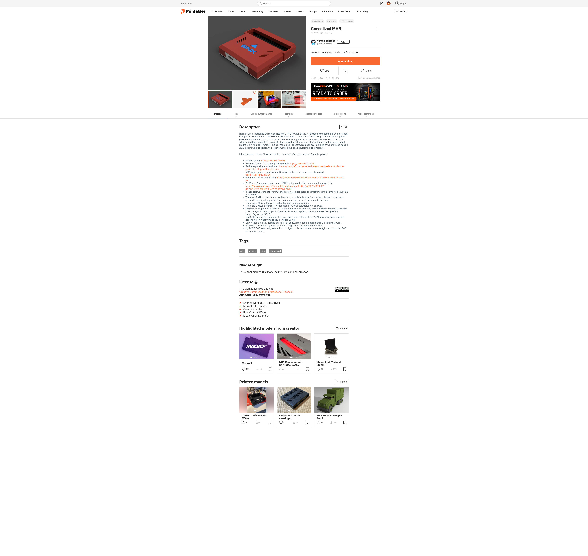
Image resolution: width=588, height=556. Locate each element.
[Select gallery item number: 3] (256, 357)
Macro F (247, 363)
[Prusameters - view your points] (389, 3)
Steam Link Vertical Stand (329, 363)
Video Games (347, 21)
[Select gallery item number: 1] (251, 357)
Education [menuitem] (327, 11)
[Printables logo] (193, 11)
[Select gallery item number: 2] (254, 357)
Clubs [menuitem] (242, 11)
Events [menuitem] (299, 11)
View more (341, 328)
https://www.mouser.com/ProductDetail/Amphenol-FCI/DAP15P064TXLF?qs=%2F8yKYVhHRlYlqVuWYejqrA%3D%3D (284, 187)
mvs (263, 251)
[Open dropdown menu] (377, 28)
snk (242, 251)
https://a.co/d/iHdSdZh (272, 160)
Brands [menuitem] (287, 11)
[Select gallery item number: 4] (259, 357)
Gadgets (332, 21)
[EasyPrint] (381, 3)
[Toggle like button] (243, 369)
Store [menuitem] (231, 11)
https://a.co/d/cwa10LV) (258, 174)
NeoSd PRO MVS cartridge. (289, 417)
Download (347, 61)
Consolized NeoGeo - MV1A (255, 417)
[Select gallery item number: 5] (261, 357)
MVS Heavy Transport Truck (330, 417)
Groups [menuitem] (313, 11)
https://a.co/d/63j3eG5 (301, 163)
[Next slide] (303, 99)
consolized (275, 251)
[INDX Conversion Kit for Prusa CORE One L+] (345, 92)
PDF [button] (345, 126)
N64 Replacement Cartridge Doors (290, 363)
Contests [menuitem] (273, 11)
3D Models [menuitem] (216, 11)
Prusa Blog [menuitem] (362, 11)
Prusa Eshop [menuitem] (344, 11)
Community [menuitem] (257, 11)
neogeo (252, 251)
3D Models (318, 21)
